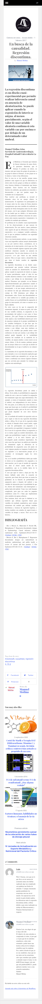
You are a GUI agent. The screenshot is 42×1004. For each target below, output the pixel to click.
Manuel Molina (22, 60)
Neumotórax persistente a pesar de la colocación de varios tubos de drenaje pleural (21, 832)
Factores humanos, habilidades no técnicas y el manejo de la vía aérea (21, 816)
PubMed (8, 535)
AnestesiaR (9, 659)
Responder (33, 869)
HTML (14, 535)
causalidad (19, 659)
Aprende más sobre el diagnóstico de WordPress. (20, 988)
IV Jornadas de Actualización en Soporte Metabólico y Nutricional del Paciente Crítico (21, 847)
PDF (19, 535)
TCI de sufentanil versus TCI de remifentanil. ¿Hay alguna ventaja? (21, 782)
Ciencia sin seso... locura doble (19, 38)
